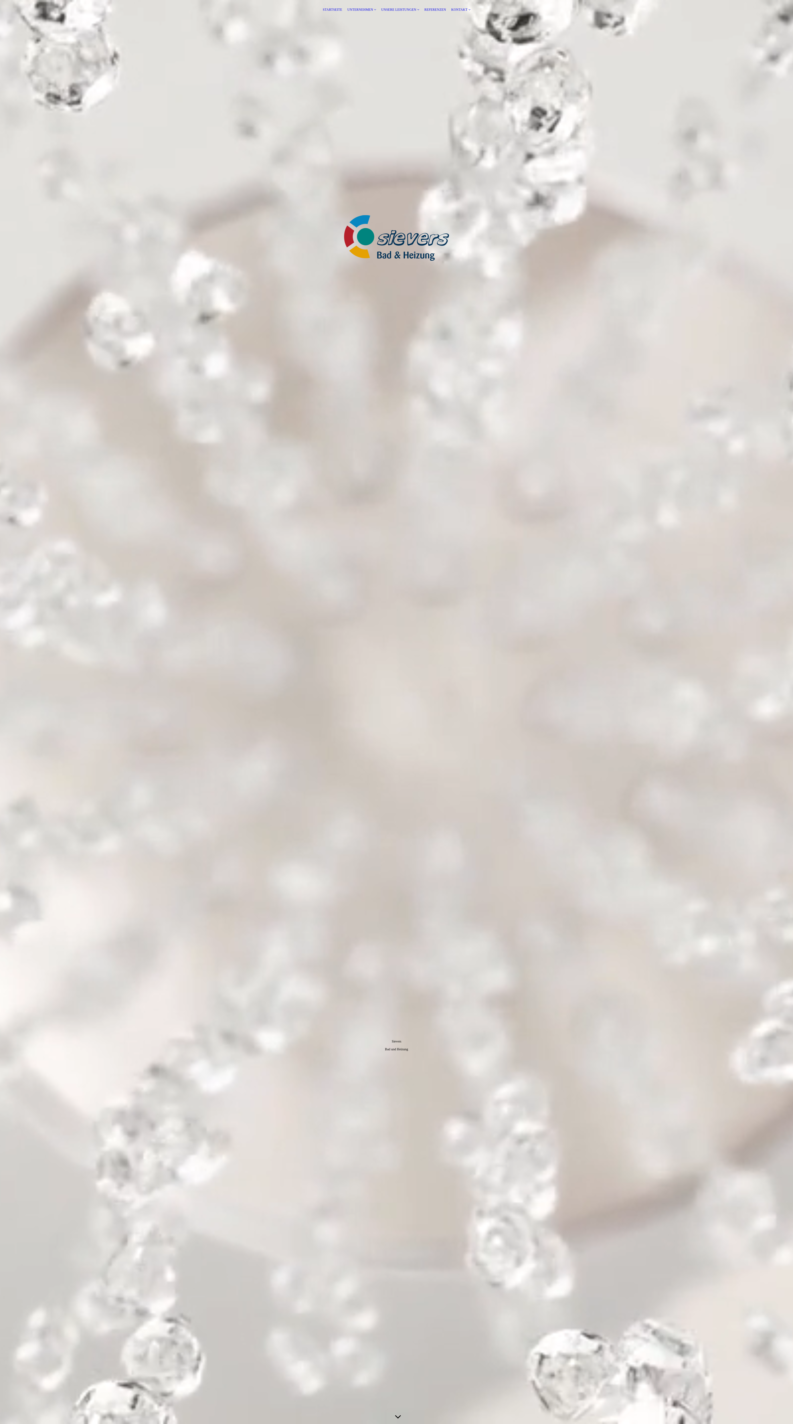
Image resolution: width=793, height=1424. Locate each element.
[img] (396, 712)
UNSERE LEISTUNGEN (398, 9)
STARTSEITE (332, 9)
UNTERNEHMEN (360, 9)
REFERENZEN (435, 9)
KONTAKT (459, 9)
